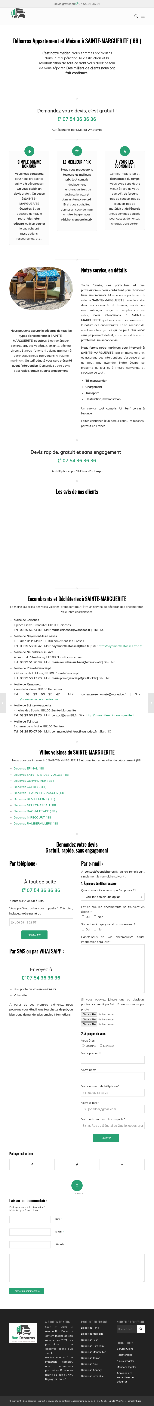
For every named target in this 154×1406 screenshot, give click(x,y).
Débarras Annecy (91, 1369)
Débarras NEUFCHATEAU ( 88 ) (36, 805)
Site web (59, 1244)
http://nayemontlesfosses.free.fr (120, 646)
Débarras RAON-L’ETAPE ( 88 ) (35, 811)
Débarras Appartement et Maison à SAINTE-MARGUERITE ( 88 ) (77, 40)
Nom (58, 1218)
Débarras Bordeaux (92, 1345)
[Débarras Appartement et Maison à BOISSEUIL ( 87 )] (3, 703)
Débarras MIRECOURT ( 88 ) (33, 817)
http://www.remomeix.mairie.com (36, 699)
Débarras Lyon (89, 1339)
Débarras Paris (90, 1327)
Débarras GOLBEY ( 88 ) (30, 787)
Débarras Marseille (92, 1333)
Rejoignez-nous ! (55, 1379)
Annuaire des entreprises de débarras (125, 1377)
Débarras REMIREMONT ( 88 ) (34, 799)
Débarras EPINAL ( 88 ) (30, 768)
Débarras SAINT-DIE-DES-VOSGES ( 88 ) (42, 774)
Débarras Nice (89, 1363)
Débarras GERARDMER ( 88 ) (34, 780)
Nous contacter (125, 1360)
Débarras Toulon (90, 1357)
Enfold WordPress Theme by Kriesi (125, 1401)
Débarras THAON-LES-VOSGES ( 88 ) (40, 793)
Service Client (125, 1348)
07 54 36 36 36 (89, 4)
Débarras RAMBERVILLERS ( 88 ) (37, 823)
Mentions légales (127, 1366)
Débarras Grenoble (92, 1375)
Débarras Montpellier (93, 1351)
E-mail (59, 1231)
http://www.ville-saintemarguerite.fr (110, 715)
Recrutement (124, 1354)
